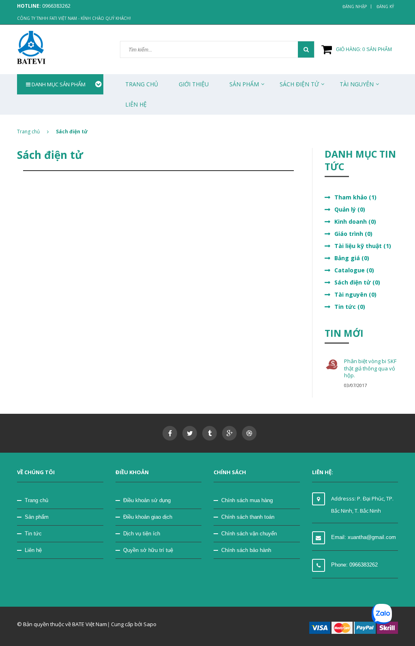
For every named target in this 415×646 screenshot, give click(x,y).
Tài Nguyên (357, 84)
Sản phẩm (37, 517)
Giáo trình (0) (353, 233)
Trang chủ (36, 500)
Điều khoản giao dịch (147, 517)
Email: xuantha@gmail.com (363, 537)
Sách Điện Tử (299, 84)
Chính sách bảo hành (246, 550)
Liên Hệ (136, 104)
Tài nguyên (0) (355, 294)
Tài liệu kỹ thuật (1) (362, 246)
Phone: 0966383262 (354, 565)
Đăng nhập (354, 6)
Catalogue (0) (354, 270)
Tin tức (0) (349, 306)
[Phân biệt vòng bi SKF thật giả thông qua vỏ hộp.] (332, 364)
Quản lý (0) (349, 209)
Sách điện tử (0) (357, 282)
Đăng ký (385, 6)
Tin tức (33, 533)
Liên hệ (33, 550)
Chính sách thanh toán (247, 517)
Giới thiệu (194, 84)
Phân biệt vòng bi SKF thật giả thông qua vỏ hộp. (370, 368)
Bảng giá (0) (351, 258)
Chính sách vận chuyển (249, 533)
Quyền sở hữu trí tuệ (148, 550)
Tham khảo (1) (355, 197)
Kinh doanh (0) (355, 221)
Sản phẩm (244, 84)
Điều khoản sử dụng (147, 500)
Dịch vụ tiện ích (141, 533)
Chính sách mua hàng (247, 500)
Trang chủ (141, 84)
